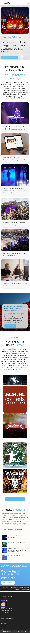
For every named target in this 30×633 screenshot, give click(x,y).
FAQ (2, 621)
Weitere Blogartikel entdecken (12, 529)
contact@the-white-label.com (9, 598)
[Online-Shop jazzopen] (15, 398)
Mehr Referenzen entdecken (15, 499)
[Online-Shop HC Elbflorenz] (15, 455)
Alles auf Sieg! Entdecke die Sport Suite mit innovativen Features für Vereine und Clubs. (14, 191)
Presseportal (4, 616)
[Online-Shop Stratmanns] (15, 425)
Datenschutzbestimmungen (8, 625)
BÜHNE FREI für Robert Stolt (16, 555)
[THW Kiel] (15, 379)
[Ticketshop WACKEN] (15, 481)
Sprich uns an (10, 326)
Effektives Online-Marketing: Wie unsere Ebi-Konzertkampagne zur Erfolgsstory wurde (17, 550)
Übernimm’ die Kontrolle (9, 57)
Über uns (3, 615)
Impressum (4, 623)
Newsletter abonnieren (7, 618)
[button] (2, 630)
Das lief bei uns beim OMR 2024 (17, 542)
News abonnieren (8, 582)
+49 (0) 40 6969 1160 (7, 596)
